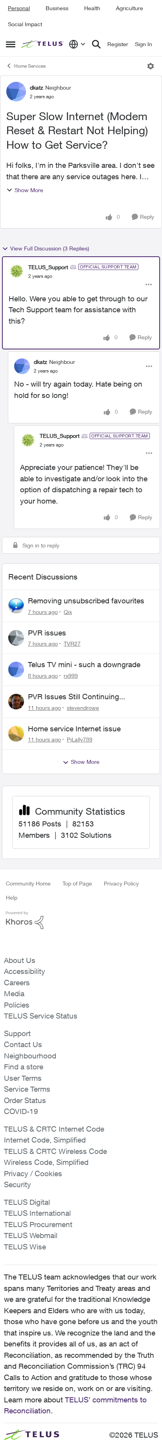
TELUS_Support (48, 267)
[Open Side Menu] (10, 44)
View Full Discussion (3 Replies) (49, 248)
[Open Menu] (150, 66)
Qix (68, 611)
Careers (17, 982)
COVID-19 (21, 1111)
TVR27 (72, 643)
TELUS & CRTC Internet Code (54, 1129)
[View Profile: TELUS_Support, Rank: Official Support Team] (16, 271)
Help (11, 897)
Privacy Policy (121, 883)
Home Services (30, 66)
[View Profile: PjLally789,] (16, 733)
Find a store (23, 1066)
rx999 (71, 675)
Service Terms (27, 1089)
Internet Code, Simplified (45, 1140)
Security (17, 1184)
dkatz (36, 87)
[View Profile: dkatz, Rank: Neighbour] (16, 91)
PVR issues (47, 632)
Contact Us (23, 1044)
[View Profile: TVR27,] (16, 638)
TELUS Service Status (40, 1015)
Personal (19, 8)
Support (17, 1033)
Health (92, 8)
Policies (16, 1005)
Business (57, 8)
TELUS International (37, 1213)
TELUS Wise (25, 1246)
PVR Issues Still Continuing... (76, 696)
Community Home (28, 883)
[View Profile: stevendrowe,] (16, 701)
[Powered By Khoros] (81, 920)
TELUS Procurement (38, 1224)
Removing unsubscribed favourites (86, 600)
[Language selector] (77, 44)
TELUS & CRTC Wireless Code (55, 1151)
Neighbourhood (30, 1055)
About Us (19, 960)
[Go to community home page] (43, 44)
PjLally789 (79, 739)
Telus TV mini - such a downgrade (84, 664)
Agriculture (129, 8)
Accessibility (24, 971)
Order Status (25, 1100)
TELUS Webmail (30, 1235)
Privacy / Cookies (33, 1173)
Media (14, 993)
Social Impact (25, 24)
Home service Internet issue (74, 728)
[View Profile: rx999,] (16, 669)
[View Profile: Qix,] (16, 606)
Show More (29, 190)
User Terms (23, 1078)
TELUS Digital (27, 1202)
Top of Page (77, 883)
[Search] (96, 44)
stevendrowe (83, 707)
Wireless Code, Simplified (46, 1162)
